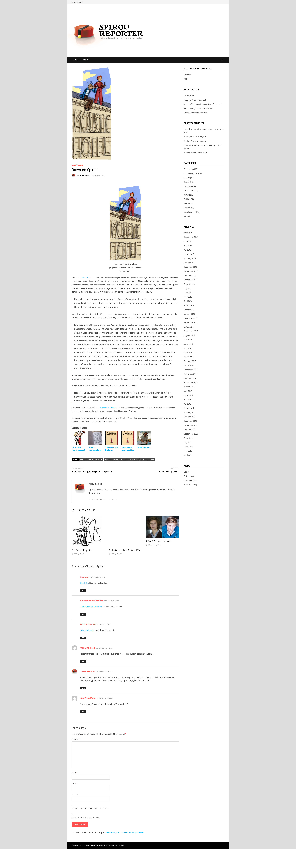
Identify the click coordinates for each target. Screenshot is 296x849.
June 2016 (188, 292)
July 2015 (188, 339)
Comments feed (191, 480)
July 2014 (188, 391)
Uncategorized (190, 212)
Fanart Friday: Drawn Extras (196, 112)
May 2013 (188, 451)
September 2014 (191, 382)
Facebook (188, 74)
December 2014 (190, 369)
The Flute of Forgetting (82, 550)
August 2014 (189, 386)
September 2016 (191, 279)
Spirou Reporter (83, 175)
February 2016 (190, 309)
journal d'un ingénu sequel (115, 459)
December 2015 (190, 318)
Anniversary (189, 169)
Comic (186, 182)
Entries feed (189, 476)
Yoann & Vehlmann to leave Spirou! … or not (203, 104)
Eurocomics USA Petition (91, 743)
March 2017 (189, 254)
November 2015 (190, 322)
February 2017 (190, 258)
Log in (186, 471)
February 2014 (190, 412)
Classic (187, 177)
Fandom (187, 186)
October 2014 (190, 378)
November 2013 (190, 425)
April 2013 (188, 455)
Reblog (80, 165)
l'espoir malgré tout (136, 459)
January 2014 (189, 416)
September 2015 (191, 331)
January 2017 (189, 262)
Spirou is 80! (189, 95)
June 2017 (188, 241)
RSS (185, 79)
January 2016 (189, 314)
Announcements (191, 173)
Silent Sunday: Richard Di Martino (198, 108)
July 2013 (188, 442)
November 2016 (190, 271)
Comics (77, 60)
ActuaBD (85, 277)
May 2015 (188, 348)
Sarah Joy (84, 719)
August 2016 (189, 284)
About (86, 60)
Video (186, 216)
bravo (82, 459)
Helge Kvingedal (88, 767)
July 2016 (188, 288)
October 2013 (190, 429)
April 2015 (188, 352)
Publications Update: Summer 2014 (124, 693)
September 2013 (191, 433)
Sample (187, 207)
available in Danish (108, 407)
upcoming (150, 459)
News (74, 165)
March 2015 (189, 356)
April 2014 (188, 403)
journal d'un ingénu (95, 459)
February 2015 (190, 361)
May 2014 (188, 399)
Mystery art (201, 136)
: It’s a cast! (159, 541)
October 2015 (190, 326)
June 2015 (188, 344)
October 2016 (190, 275)
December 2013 (190, 421)
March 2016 (189, 305)
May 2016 (188, 297)
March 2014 (189, 408)
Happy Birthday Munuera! (195, 100)
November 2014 (190, 374)
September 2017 (191, 237)
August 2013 (189, 438)
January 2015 (189, 365)
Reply (83, 733)
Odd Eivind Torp (87, 790)
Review (187, 203)
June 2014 (188, 395)
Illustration (188, 190)
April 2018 (188, 232)
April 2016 (188, 301)
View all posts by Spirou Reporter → (103, 499)
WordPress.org (190, 484)
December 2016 (190, 267)
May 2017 (188, 245)
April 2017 (188, 249)
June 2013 (188, 446)
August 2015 (189, 335)
